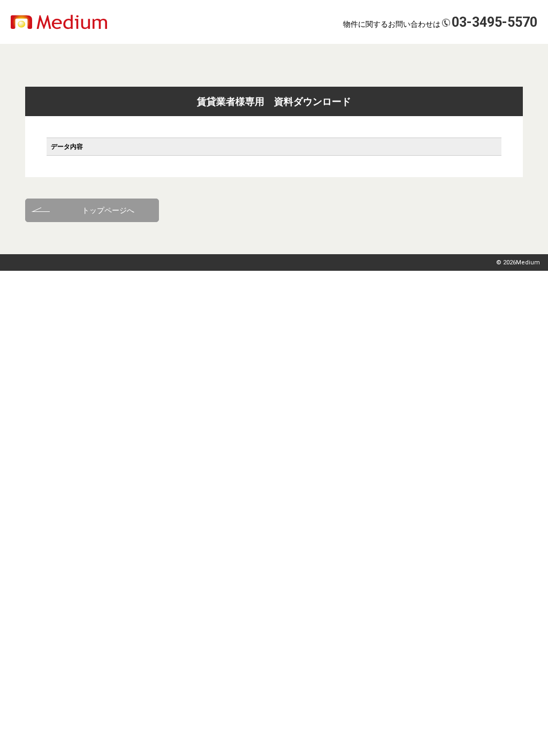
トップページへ (108, 210)
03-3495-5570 (494, 22)
